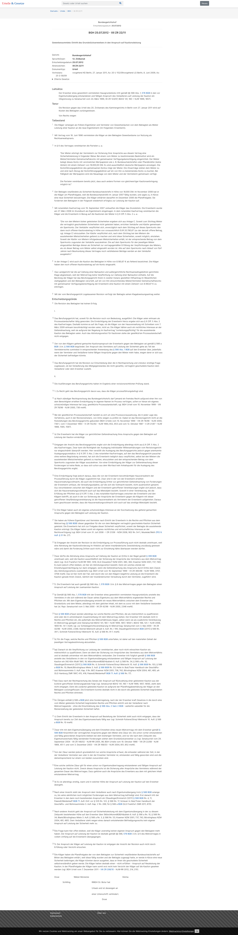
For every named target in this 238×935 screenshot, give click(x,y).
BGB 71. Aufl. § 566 (115, 673)
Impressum (55, 913)
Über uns (101, 913)
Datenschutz (56, 916)
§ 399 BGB (151, 556)
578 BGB (146, 93)
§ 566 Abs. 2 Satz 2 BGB (111, 706)
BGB (56, 346)
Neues (205, 3)
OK (197, 931)
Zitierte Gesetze (61, 79)
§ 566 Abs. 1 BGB (121, 349)
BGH (69, 11)
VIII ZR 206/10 (107, 869)
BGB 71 (76, 801)
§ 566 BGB (69, 346)
